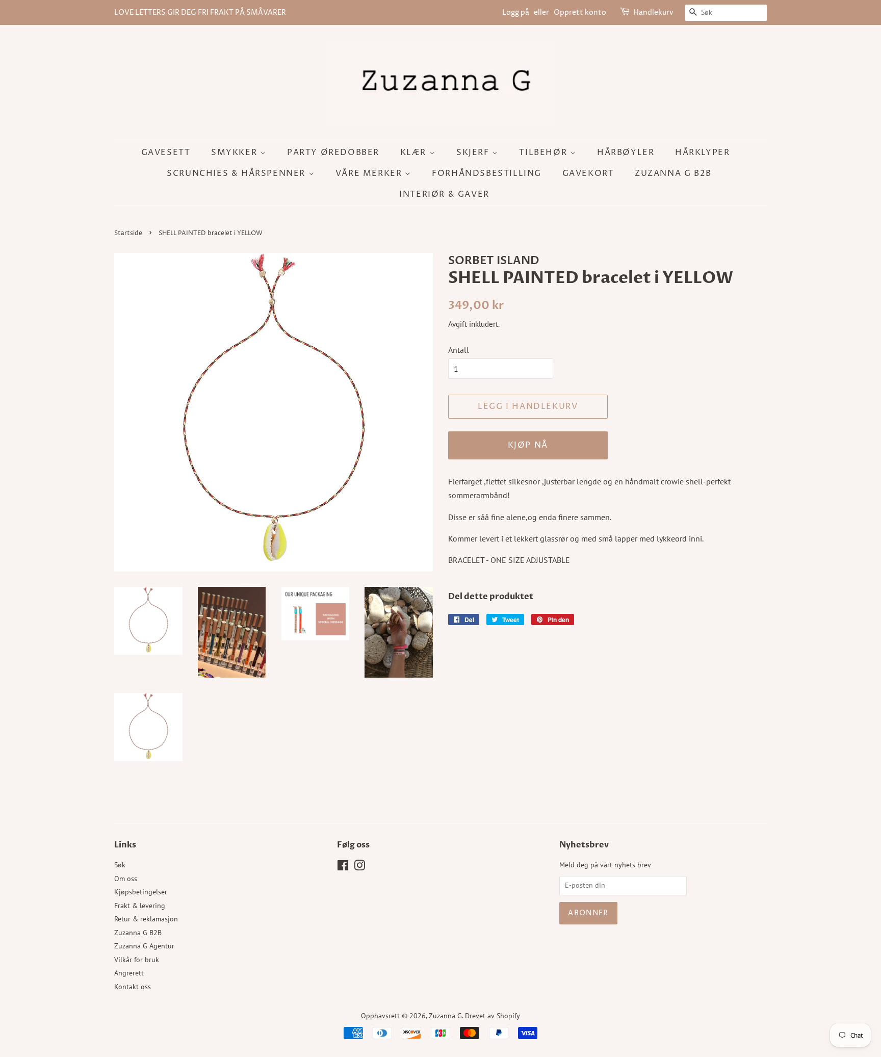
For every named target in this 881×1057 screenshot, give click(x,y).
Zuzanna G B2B (673, 173)
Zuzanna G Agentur (144, 945)
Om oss (125, 878)
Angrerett (129, 972)
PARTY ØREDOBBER (333, 152)
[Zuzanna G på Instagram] (359, 867)
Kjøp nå (528, 445)
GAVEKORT (588, 173)
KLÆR (414, 152)
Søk (119, 864)
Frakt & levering (139, 905)
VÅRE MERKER (370, 173)
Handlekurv (653, 12)
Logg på (515, 12)
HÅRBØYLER (625, 152)
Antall (458, 350)
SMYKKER (235, 152)
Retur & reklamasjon (146, 918)
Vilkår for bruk (136, 959)
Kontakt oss (132, 986)
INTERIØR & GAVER (444, 194)
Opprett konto (580, 12)
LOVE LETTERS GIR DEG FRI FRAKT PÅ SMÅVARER (200, 12)
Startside (128, 233)
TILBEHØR (544, 152)
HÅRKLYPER (702, 152)
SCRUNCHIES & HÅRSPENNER (237, 173)
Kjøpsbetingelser (140, 891)
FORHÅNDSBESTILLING (486, 173)
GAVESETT (166, 152)
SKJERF (474, 152)
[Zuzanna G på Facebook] (343, 867)
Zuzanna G (445, 1015)
